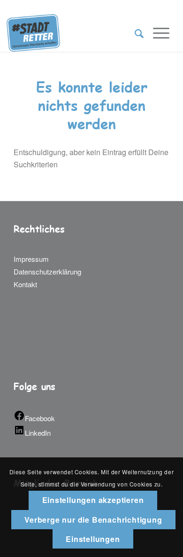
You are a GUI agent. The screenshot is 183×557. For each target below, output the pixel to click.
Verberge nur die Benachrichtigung (93, 519)
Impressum (31, 259)
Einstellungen (93, 538)
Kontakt (25, 284)
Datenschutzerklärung (47, 271)
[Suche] (134, 33)
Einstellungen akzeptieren (93, 499)
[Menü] (156, 33)
